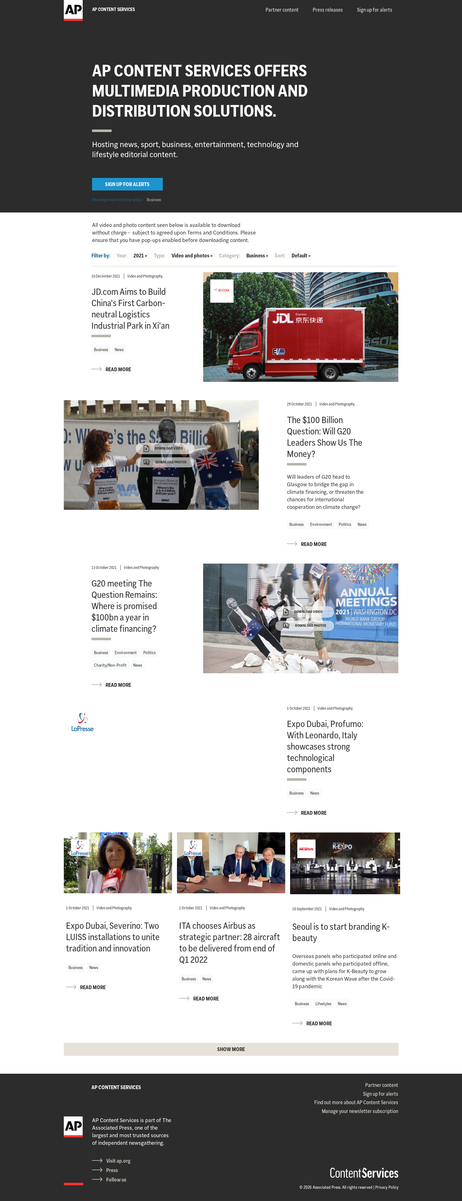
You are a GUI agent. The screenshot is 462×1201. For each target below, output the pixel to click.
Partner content (282, 9)
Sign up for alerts (374, 9)
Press (112, 1170)
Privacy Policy (387, 1187)
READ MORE (118, 369)
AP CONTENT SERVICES (116, 1087)
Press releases (328, 9)
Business (154, 199)
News (119, 349)
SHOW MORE (231, 1049)
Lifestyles (323, 1003)
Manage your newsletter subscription (360, 1111)
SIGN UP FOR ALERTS (127, 184)
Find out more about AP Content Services (356, 1102)
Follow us (116, 1179)
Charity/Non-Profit (110, 665)
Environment (321, 524)
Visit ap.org (118, 1161)
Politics (345, 524)
